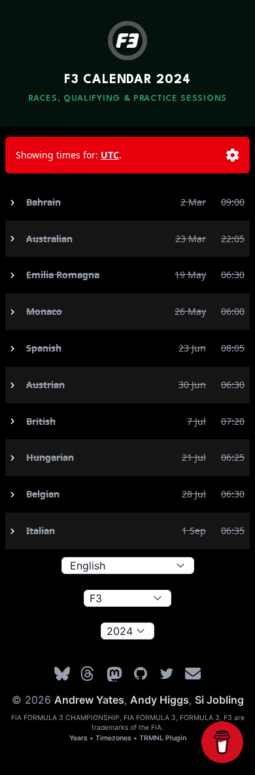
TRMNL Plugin (162, 738)
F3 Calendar (127, 80)
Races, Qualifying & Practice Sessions (127, 98)
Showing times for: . (69, 155)
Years (78, 738)
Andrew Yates (89, 699)
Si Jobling (219, 699)
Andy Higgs (159, 699)
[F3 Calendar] (127, 40)
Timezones (113, 738)
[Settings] (232, 155)
